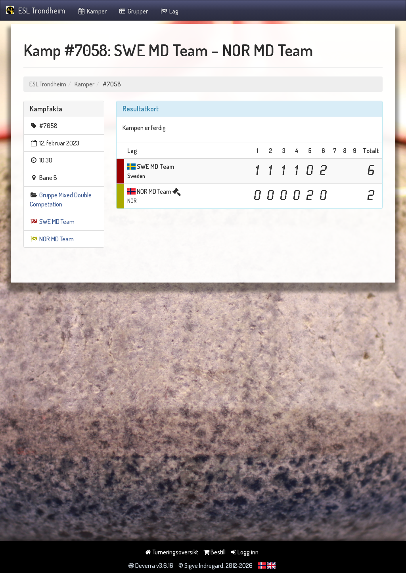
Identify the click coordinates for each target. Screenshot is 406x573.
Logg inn (247, 552)
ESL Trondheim (41, 10)
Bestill (217, 552)
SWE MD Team (57, 221)
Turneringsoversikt (174, 552)
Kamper (96, 11)
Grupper (137, 11)
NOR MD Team (56, 239)
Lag (173, 11)
